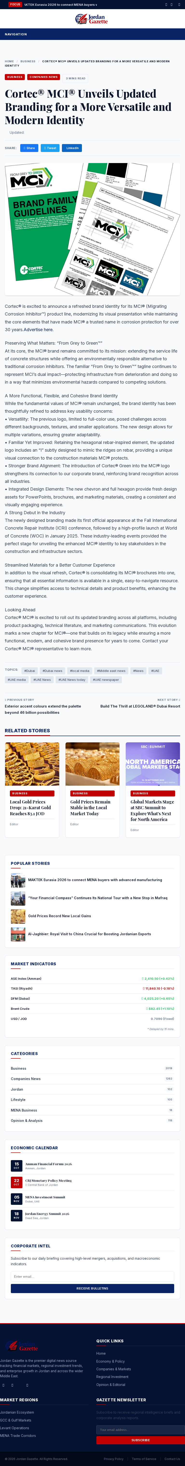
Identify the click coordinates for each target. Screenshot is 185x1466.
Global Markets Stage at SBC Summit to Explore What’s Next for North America (152, 810)
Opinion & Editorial (110, 1385)
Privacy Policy (114, 1459)
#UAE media (17, 680)
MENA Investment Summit (45, 1197)
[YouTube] (27, 1385)
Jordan (17, 1089)
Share (30, 148)
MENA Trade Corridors (18, 1436)
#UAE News (42, 680)
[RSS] (179, 4)
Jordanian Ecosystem (17, 1412)
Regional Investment (112, 1377)
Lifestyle (18, 1100)
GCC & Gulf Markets (15, 1420)
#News (138, 671)
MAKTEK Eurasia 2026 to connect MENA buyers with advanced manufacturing (95, 880)
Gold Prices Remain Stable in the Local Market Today (90, 807)
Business (28, 61)
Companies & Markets (113, 1369)
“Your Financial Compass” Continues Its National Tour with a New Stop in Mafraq (97, 898)
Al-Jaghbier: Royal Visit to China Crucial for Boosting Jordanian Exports (89, 934)
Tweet (51, 148)
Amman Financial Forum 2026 (48, 1164)
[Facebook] (166, 4)
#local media (79, 671)
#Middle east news (111, 671)
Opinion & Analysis (27, 1120)
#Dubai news (52, 671)
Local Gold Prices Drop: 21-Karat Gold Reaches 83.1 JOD (30, 807)
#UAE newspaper (106, 680)
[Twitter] (171, 4)
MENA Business (24, 1110)
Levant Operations (14, 1428)
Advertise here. (39, 329)
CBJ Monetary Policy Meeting (48, 1180)
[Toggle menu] (176, 34)
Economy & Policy (110, 1361)
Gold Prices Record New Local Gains (59, 916)
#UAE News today (72, 680)
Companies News (44, 77)
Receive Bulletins (92, 1288)
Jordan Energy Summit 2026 (47, 1213)
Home (9, 61)
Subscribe (141, 1440)
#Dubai (29, 671)
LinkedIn (72, 148)
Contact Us (172, 1459)
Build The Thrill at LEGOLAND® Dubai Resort (140, 706)
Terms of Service (144, 1459)
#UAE (155, 671)
